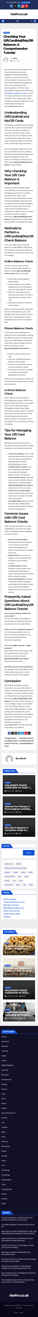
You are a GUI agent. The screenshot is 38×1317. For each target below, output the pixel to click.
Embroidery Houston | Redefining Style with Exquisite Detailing (26, 740)
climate (23, 872)
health (30, 872)
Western (4, 1199)
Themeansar (18, 1308)
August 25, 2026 (12, 996)
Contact (21, 1312)
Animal (3, 1036)
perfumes (4, 1141)
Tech (14, 880)
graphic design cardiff (12, 914)
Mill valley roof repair (11, 905)
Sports (3, 1160)
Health (3, 1108)
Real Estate (5, 1146)
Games (4, 1103)
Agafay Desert (9, 864)
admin (15, 58)
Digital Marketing (7, 1065)
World (3, 1203)
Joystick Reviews (10, 876)
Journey (4, 1118)
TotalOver (7, 917)
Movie (3, 1132)
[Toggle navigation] (17, 21)
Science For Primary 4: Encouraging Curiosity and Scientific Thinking (18, 809)
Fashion (4, 1084)
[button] (31, 21)
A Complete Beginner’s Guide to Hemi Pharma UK (18, 971)
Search (6, 846)
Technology (5, 1175)
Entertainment (6, 1079)
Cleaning (4, 1051)
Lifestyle (4, 1127)
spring (26, 876)
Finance (4, 1089)
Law (2, 1122)
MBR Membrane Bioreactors (14, 908)
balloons (18, 864)
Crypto (3, 1056)
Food (6, 943)
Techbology (5, 1170)
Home (16, 1312)
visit (24, 885)
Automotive (5, 1041)
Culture (7, 965)
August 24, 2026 (12, 1018)
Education (5, 1075)
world (30, 885)
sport (19, 876)
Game (3, 1098)
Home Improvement (8, 1113)
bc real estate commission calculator (15, 868)
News (3, 1137)
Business (6, 32)
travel (20, 880)
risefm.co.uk (19, 14)
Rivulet (3, 1151)
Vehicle (4, 1194)
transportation (6, 1180)
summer (7, 880)
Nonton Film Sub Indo (12, 911)
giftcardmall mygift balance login (15, 93)
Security (4, 1156)
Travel (3, 1184)
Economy (4, 1070)
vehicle (18, 885)
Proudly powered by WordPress (13, 1305)
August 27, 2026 (12, 952)
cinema (15, 872)
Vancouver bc (9, 885)
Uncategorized (6, 1189)
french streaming (10, 899)
